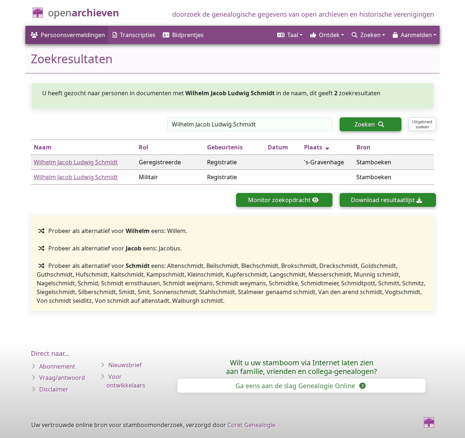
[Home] (429, 422)
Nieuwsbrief (125, 365)
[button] (289, 35)
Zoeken (365, 124)
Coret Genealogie (251, 425)
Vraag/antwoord (62, 378)
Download (383, 200)
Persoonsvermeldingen (73, 35)
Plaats (313, 147)
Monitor (279, 200)
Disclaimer (53, 389)
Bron (363, 147)
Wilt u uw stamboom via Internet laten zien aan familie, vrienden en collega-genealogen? (301, 367)
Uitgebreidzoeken (422, 124)
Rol (143, 147)
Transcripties (137, 35)
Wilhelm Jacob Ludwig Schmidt (76, 162)
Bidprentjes (188, 35)
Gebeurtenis (225, 147)
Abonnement (57, 366)
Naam (43, 147)
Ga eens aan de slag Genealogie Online (296, 385)
